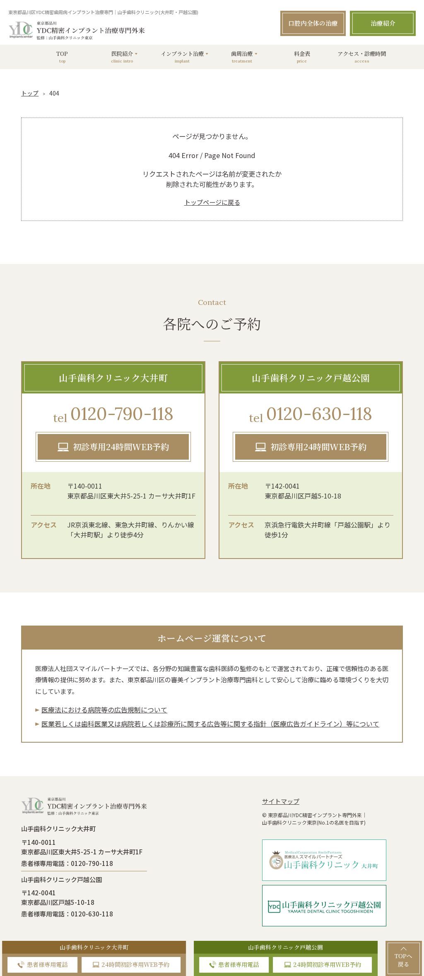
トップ (30, 93)
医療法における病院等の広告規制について (104, 710)
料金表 (302, 57)
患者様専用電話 (47, 964)
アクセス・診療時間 (361, 57)
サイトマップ (280, 801)
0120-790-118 (113, 414)
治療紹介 (383, 23)
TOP (62, 57)
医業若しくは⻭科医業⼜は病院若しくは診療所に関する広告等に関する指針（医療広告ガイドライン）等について (210, 724)
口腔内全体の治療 (313, 23)
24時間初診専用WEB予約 (135, 964)
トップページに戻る (212, 201)
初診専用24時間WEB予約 (121, 447)
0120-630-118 (310, 414)
